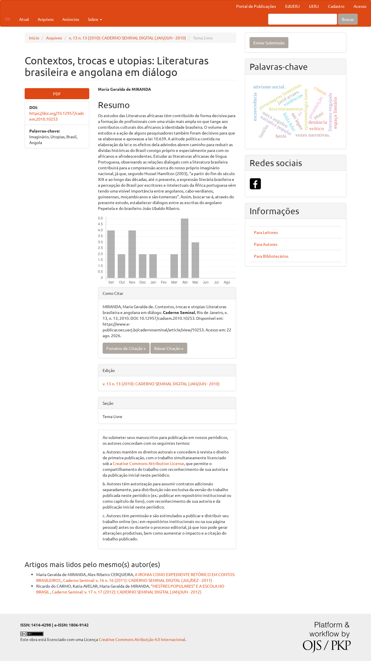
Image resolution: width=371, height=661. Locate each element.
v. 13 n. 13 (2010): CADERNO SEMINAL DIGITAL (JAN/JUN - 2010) (127, 37)
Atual (24, 19)
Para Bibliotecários (271, 256)
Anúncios (70, 19)
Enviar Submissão (269, 42)
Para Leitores (266, 232)
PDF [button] (57, 93)
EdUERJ (292, 6)
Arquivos (46, 19)
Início (34, 37)
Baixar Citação (167, 348)
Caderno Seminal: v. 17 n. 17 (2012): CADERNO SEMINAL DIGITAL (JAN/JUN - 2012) (126, 591)
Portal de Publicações (256, 6)
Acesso (360, 6)
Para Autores (265, 244)
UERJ (314, 6)
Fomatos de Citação (124, 348)
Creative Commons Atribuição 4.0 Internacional (142, 639)
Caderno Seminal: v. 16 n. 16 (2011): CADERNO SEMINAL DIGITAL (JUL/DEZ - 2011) (137, 580)
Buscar (348, 19)
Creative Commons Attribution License (148, 463)
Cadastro (336, 6)
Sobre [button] (93, 19)
